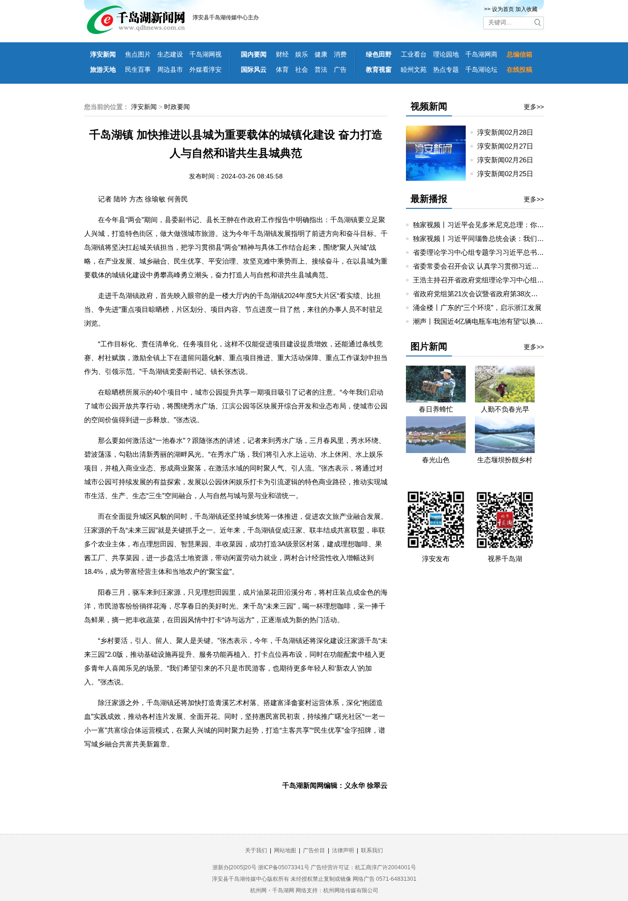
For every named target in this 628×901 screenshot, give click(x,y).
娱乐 (301, 54)
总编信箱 (519, 54)
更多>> (534, 106)
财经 (282, 54)
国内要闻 (254, 54)
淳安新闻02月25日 (509, 174)
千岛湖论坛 (481, 69)
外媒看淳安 (205, 69)
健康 (320, 54)
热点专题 (446, 69)
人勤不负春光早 (505, 409)
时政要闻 (177, 106)
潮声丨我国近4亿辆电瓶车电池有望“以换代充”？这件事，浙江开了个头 (520, 321)
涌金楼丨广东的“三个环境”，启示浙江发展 (477, 307)
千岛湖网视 (205, 54)
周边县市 (170, 69)
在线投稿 (519, 69)
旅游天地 (103, 69)
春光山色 (436, 460)
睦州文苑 (414, 69)
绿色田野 (379, 54)
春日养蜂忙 (436, 409)
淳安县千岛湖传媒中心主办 (226, 17)
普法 (320, 69)
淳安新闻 (103, 54)
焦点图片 (138, 54)
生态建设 (170, 54)
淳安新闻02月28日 (509, 132)
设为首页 (503, 9)
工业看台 (414, 54)
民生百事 (138, 69)
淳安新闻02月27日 (509, 146)
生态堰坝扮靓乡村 (504, 460)
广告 (340, 69)
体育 (282, 69)
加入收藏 (526, 9)
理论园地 (446, 54)
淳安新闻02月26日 (509, 160)
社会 (301, 69)
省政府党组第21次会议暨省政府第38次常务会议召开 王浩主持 (507, 294)
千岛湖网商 (481, 54)
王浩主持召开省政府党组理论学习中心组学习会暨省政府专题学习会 (516, 280)
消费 (340, 54)
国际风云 (254, 69)
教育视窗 (379, 69)
